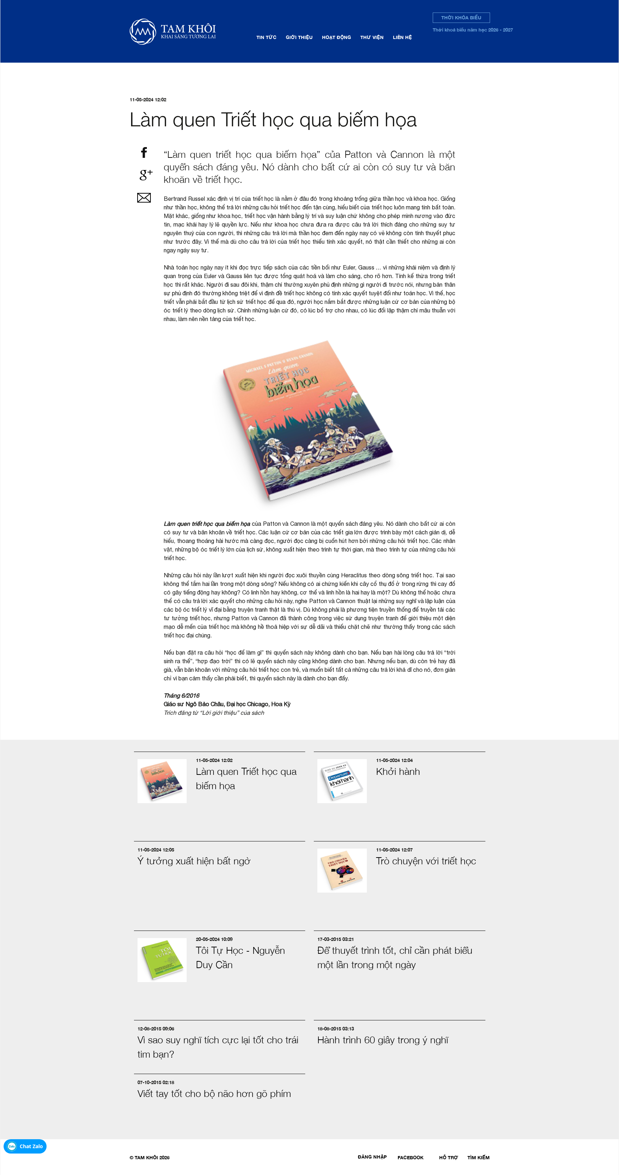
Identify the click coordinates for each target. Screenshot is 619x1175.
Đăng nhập (372, 1157)
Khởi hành (398, 771)
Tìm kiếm (478, 1157)
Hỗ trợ (448, 1157)
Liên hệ (402, 37)
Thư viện (372, 37)
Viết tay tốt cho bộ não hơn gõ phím (214, 1093)
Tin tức (266, 37)
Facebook (410, 1157)
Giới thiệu (299, 37)
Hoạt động (336, 37)
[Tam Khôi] (184, 31)
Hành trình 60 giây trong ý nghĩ (382, 1039)
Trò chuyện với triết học (426, 860)
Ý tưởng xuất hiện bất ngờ (194, 860)
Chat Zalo (31, 1146)
